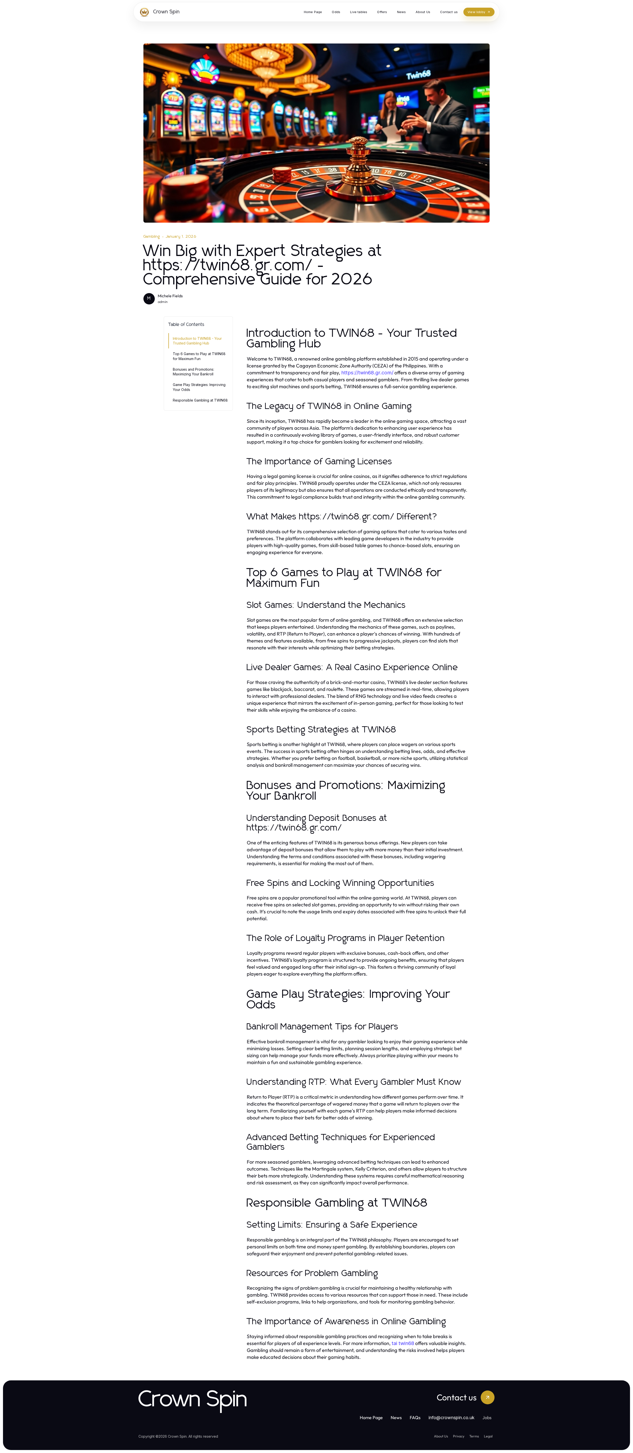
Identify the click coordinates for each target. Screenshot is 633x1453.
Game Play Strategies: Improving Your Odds (199, 387)
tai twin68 (403, 1343)
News (396, 1417)
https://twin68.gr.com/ (367, 373)
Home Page (371, 1417)
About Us (441, 1436)
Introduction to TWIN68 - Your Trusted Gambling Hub (197, 340)
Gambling (151, 236)
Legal (488, 1436)
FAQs (415, 1417)
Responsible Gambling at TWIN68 (200, 400)
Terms (474, 1436)
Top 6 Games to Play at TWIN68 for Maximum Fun (199, 356)
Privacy (458, 1436)
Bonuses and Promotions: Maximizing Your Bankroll (193, 371)
